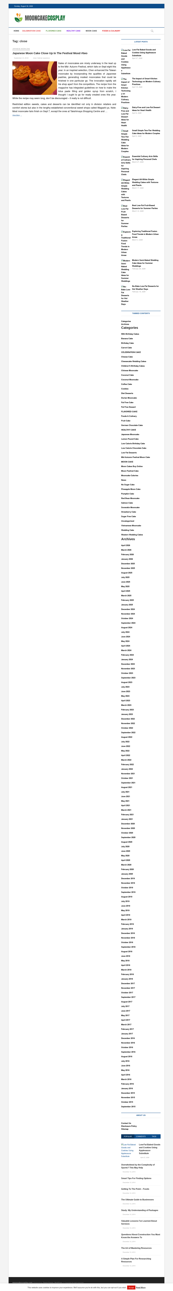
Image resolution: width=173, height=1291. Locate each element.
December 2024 (128, 609)
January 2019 (127, 928)
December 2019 (128, 878)
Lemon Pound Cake (130, 438)
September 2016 (128, 1051)
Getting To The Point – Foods (135, 1189)
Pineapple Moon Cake (130, 489)
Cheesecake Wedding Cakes (133, 361)
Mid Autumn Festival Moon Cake (135, 457)
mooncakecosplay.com (22, 1282)
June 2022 (125, 746)
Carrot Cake (126, 347)
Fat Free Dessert (128, 407)
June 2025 (125, 581)
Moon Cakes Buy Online (132, 466)
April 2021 (125, 805)
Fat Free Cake (127, 402)
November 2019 (128, 883)
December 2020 (128, 823)
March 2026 (126, 549)
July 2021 (125, 791)
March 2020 (126, 864)
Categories (126, 321)
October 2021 (127, 778)
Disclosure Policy (129, 1126)
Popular (128, 1136)
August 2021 (126, 787)
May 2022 (125, 750)
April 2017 (125, 1019)
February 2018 (127, 974)
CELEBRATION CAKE (31, 31)
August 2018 (126, 951)
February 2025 (127, 600)
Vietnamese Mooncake (131, 525)
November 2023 (128, 668)
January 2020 (127, 873)
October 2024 (127, 618)
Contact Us (126, 1123)
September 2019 (128, 892)
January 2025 (127, 604)
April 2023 (125, 700)
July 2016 (125, 1061)
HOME (16, 31)
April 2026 (125, 545)
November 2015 (128, 1097)
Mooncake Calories (129, 475)
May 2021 (125, 801)
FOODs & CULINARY (111, 31)
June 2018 (125, 956)
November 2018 (128, 937)
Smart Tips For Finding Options (136, 1178)
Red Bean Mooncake (130, 498)
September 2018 (128, 946)
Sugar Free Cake (128, 516)
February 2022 (127, 764)
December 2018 (128, 933)
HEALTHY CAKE (73, 31)
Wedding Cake (127, 530)
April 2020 (125, 860)
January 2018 (127, 978)
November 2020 (128, 828)
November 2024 (128, 613)
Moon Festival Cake (130, 470)
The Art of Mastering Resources (136, 1248)
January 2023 (127, 714)
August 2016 (126, 1056)
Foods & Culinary (129, 416)
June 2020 (125, 851)
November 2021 (128, 773)
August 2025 (126, 572)
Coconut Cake (127, 375)
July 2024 (125, 632)
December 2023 (128, 664)
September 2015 (128, 1106)
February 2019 (127, 924)
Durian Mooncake (129, 397)
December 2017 (128, 983)
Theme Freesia (48, 1282)
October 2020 (127, 832)
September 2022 (128, 732)
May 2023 (125, 696)
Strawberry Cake (128, 511)
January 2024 (127, 659)
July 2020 (125, 846)
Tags (154, 1136)
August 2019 (126, 896)
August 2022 (126, 737)
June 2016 (125, 1065)
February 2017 (127, 1029)
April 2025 (125, 591)
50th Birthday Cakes (130, 333)
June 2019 (125, 905)
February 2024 (127, 654)
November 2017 (128, 988)
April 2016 (125, 1074)
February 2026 (127, 554)
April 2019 (125, 915)
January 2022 (127, 769)
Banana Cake (127, 338)
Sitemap (124, 1129)
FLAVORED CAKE (53, 31)
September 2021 (128, 782)
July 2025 (125, 577)
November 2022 (128, 723)
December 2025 (128, 563)
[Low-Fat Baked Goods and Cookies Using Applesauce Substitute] (129, 1144)
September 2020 (128, 837)
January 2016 (127, 1088)
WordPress (58, 1282)
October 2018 (127, 942)
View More (19, 115)
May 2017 (125, 1015)
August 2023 (126, 682)
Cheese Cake (127, 356)
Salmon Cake (127, 502)
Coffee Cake (126, 384)
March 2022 (126, 759)
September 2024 (128, 622)
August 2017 (126, 1001)
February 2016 (127, 1083)
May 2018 (125, 960)
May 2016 (125, 1070)
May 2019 (125, 910)
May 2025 (125, 586)
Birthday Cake (127, 343)
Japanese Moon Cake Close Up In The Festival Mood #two (49, 53)
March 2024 (126, 650)
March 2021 (126, 810)
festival (40, 58)
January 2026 (127, 559)
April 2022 (125, 755)
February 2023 (127, 709)
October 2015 (127, 1102)
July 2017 (125, 1006)
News (123, 480)
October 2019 (127, 887)
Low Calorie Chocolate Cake (133, 448)
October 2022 (127, 727)
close (35, 58)
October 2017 (127, 992)
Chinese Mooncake (129, 370)
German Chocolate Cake (132, 425)
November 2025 (128, 568)
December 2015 (128, 1093)
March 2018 (126, 969)
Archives (125, 324)
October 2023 (127, 673)
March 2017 (126, 1024)
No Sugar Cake (127, 484)
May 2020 (125, 855)
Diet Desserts (127, 393)
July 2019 (125, 901)
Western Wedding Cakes (132, 534)
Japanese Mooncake (21, 49)
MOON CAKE (91, 31)
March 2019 (126, 919)
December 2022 (128, 718)
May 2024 (125, 641)
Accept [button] (131, 1287)
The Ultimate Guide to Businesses (137, 1200)
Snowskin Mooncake (130, 507)
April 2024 (125, 645)
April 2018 (125, 965)
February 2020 (127, 869)
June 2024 (125, 636)
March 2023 (126, 705)
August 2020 (126, 841)
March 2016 (126, 1079)
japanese (46, 58)
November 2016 (128, 1042)
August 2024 (126, 627)
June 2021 (125, 796)
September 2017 (128, 997)
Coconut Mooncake (129, 379)
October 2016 (127, 1047)
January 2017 (127, 1033)
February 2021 (127, 814)
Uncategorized (127, 521)
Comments (141, 1136)
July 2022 (125, 741)
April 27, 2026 (144, 1157)
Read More (141, 1287)
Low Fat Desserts (129, 452)
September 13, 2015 (21, 58)
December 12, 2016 (128, 1172)
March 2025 (126, 595)
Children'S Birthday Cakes (133, 365)
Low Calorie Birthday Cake (133, 443)
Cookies (124, 388)
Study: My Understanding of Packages (139, 1210)
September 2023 (128, 677)
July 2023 (125, 686)
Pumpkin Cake (127, 493)
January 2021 (127, 819)
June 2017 (125, 1010)
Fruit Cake (125, 420)
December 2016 (128, 1038)
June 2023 (125, 691)
